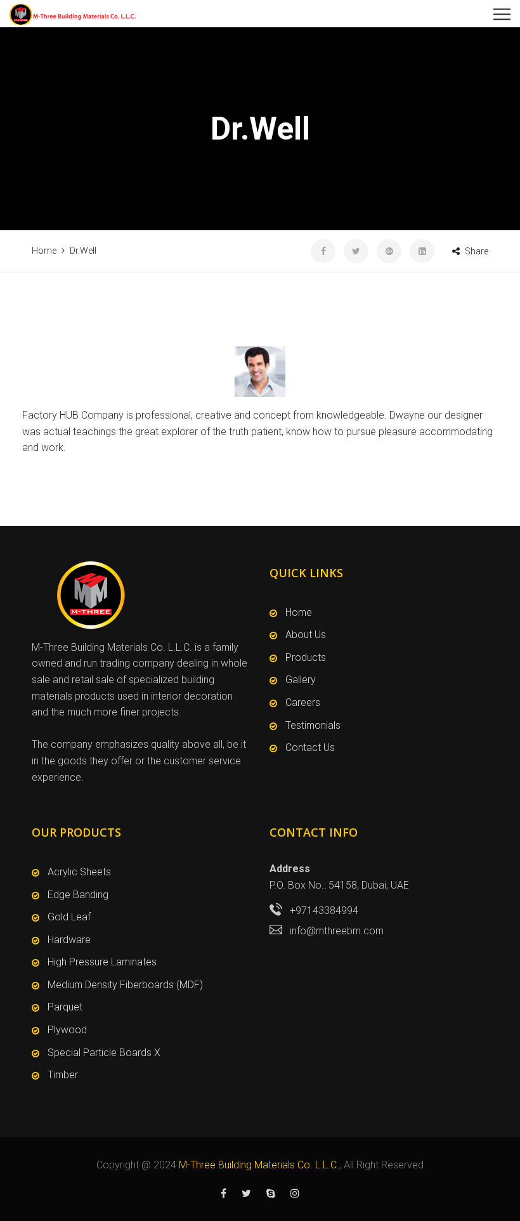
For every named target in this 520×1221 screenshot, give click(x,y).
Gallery (300, 680)
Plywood (67, 1030)
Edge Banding (78, 895)
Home (298, 612)
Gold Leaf (69, 917)
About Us (305, 635)
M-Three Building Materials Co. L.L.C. (259, 1165)
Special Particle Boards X (104, 1053)
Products (305, 657)
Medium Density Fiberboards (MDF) (125, 985)
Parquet (65, 1007)
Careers (302, 702)
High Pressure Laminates (102, 962)
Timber (63, 1075)
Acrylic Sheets (79, 872)
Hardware (69, 940)
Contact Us (310, 747)
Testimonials (313, 725)
